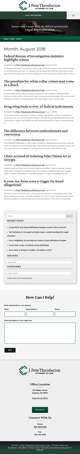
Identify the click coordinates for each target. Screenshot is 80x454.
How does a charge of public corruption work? (30, 250)
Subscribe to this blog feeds (19, 278)
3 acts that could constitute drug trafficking (29, 245)
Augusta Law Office (40, 398)
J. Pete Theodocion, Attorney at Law (29, 65)
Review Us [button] (40, 410)
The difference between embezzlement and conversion (36, 132)
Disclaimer (12, 447)
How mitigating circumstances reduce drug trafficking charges (37, 240)
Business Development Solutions (55, 447)
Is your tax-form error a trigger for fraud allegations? (34, 183)
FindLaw (40, 450)
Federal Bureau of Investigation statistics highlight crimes (34, 57)
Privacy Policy (34, 447)
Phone (57, 309)
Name (6, 309)
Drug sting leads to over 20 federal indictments (38, 106)
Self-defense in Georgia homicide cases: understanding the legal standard (37, 234)
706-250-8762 (36, 15)
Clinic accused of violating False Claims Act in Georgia (37, 157)
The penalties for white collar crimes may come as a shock (39, 83)
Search (69, 216)
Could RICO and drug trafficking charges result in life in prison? (37, 227)
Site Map (22, 447)
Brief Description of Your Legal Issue (18, 320)
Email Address (32, 309)
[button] (73, 15)
